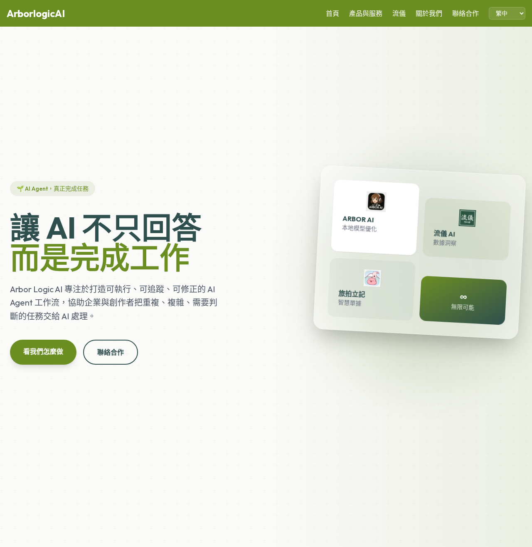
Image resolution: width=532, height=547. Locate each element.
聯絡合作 (465, 13)
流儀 (399, 13)
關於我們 (429, 13)
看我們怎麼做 (43, 351)
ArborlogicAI (36, 13)
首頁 (332, 13)
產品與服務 (365, 13)
